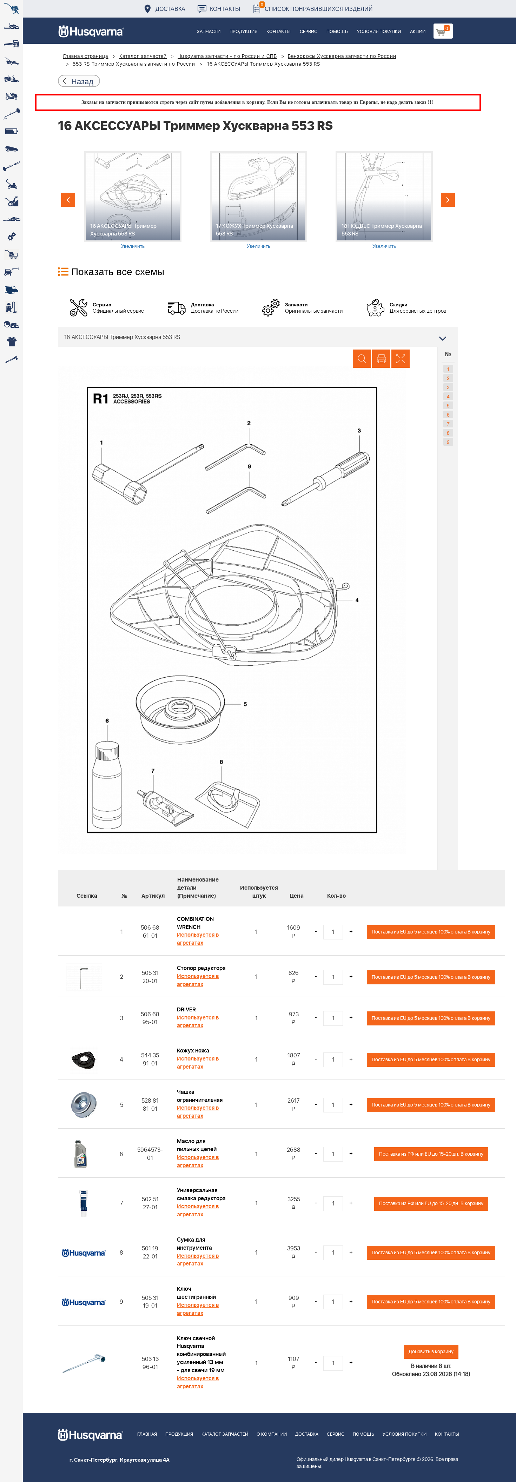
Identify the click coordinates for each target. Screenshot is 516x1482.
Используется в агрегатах (198, 939)
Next (448, 200)
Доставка (170, 9)
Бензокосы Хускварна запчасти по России (342, 56)
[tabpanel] (132, 200)
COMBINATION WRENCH (195, 923)
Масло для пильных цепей (197, 1145)
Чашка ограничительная (200, 1096)
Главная (147, 1434)
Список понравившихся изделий (317, 6)
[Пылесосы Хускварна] (11, 307)
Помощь (337, 31)
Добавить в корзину (431, 1351)
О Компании (272, 1434)
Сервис (308, 31)
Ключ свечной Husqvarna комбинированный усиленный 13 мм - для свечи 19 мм (201, 1354)
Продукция (243, 31)
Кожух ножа (193, 1050)
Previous (68, 200)
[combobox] (258, 337)
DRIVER (186, 1009)
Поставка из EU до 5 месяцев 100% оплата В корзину (431, 932)
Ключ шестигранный (196, 1293)
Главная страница (85, 56)
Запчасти (208, 31)
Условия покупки (379, 31)
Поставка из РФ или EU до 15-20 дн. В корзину (431, 1154)
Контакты (225, 9)
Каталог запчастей (143, 56)
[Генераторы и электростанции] (11, 254)
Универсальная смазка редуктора (201, 1194)
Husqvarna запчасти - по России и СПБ (227, 56)
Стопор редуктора (201, 968)
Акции (417, 31)
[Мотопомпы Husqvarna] (11, 289)
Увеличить (133, 245)
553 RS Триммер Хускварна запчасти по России (134, 64)
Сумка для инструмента (194, 1244)
